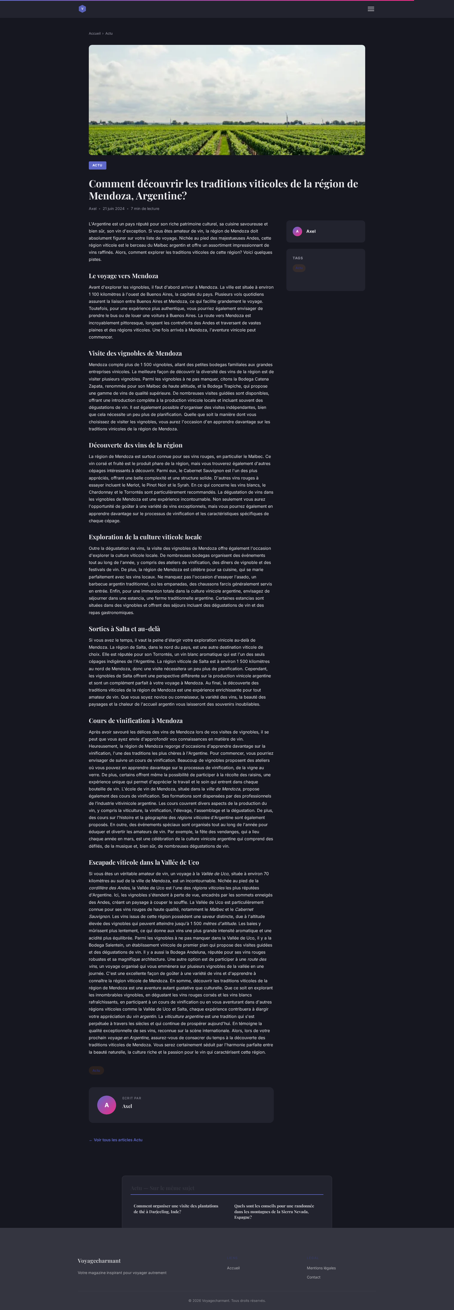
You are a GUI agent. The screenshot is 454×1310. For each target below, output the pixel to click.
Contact (314, 1277)
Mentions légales (321, 1268)
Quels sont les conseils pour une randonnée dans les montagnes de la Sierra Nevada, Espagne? (274, 1211)
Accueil (95, 33)
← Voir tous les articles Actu (115, 1139)
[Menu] (371, 9)
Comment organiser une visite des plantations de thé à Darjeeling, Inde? (176, 1208)
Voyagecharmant (99, 1260)
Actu (109, 33)
